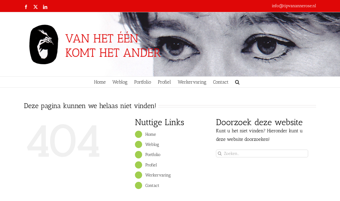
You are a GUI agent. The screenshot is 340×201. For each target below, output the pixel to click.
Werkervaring (158, 175)
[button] (237, 82)
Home (150, 134)
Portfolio (152, 154)
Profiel (151, 164)
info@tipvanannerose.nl (294, 5)
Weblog (152, 144)
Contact (152, 185)
